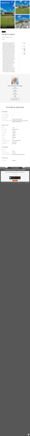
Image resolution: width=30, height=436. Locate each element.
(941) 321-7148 (15, 91)
